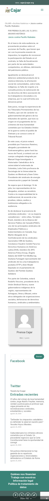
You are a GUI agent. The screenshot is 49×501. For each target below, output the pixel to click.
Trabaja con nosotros (23, 477)
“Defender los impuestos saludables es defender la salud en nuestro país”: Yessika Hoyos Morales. (27, 422)
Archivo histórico (16, 34)
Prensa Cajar (18, 31)
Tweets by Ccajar (18, 391)
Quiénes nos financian (23, 474)
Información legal (23, 480)
